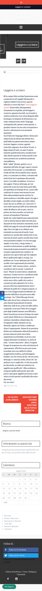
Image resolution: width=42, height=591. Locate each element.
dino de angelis (21, 14)
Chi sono (7, 516)
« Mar (5, 502)
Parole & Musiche (11, 526)
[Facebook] (8, 579)
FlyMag (31, 572)
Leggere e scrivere (22, 7)
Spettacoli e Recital (12, 521)
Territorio (8, 529)
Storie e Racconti (11, 518)
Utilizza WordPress (13, 572)
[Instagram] (16, 579)
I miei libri (8, 524)
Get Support (9, 587)
